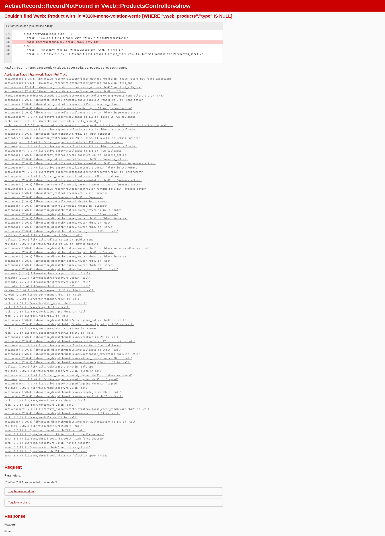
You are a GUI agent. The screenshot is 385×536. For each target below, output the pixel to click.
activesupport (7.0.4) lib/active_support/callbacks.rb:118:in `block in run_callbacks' (70, 116)
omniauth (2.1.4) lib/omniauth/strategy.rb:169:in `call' (47, 277)
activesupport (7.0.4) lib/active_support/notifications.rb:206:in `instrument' (64, 176)
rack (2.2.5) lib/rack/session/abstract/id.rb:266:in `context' (52, 328)
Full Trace (60, 74)
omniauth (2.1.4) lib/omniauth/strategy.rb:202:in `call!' (48, 273)
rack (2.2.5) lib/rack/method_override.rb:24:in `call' (45, 400)
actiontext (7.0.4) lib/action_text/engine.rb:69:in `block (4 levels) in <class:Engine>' (72, 138)
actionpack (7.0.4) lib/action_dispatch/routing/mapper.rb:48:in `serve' (59, 252)
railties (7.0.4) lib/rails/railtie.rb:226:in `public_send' (49, 239)
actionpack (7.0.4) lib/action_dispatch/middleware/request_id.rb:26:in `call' (63, 396)
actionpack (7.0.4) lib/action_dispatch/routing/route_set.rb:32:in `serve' (61, 214)
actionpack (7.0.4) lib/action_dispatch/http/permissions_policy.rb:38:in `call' (65, 320)
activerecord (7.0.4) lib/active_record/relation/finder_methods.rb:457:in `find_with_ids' (73, 87)
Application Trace (15, 74)
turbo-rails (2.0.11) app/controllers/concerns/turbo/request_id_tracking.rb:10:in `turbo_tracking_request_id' (88, 125)
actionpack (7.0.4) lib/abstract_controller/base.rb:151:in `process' (56, 193)
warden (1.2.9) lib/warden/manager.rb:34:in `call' (42, 299)
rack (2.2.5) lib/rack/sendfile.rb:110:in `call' (41, 417)
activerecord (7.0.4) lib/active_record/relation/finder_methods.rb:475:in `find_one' (69, 83)
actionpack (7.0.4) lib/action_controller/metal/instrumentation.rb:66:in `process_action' (73, 180)
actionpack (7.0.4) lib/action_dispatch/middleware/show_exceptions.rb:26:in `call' (67, 362)
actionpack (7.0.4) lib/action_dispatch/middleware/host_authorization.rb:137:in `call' (70, 421)
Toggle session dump (21, 491)
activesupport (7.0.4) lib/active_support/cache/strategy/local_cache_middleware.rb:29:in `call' (77, 409)
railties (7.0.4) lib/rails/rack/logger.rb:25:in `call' (46, 387)
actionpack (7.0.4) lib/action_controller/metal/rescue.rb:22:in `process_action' (66, 159)
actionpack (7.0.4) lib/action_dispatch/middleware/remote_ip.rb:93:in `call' (62, 392)
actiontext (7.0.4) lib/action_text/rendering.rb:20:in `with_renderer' (58, 133)
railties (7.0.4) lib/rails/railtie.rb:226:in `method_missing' (52, 243)
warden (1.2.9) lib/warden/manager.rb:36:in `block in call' (49, 290)
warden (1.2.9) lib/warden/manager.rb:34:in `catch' (43, 294)
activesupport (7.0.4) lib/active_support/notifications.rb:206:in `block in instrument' (71, 167)
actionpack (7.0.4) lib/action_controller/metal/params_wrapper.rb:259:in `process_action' (73, 184)
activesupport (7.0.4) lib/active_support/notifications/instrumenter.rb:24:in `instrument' (73, 171)
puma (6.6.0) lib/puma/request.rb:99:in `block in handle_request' (54, 434)
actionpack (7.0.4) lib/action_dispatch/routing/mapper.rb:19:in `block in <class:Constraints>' (76, 248)
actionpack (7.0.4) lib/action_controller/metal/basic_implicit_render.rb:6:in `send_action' (74, 100)
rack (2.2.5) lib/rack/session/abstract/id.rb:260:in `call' (49, 332)
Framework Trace (40, 74)
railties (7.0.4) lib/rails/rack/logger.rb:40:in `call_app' (49, 366)
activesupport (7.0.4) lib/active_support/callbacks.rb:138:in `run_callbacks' (63, 150)
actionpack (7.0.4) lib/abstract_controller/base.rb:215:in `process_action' (62, 104)
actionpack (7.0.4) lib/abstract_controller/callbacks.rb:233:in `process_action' (66, 155)
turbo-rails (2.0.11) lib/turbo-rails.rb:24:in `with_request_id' (53, 121)
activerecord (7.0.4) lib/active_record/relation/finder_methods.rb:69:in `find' (65, 91)
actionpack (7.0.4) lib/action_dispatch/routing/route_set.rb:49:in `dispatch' (63, 210)
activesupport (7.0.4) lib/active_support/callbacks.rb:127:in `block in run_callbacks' (70, 129)
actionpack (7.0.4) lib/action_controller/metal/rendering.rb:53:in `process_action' (68, 108)
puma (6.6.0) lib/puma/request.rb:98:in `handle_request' (47, 443)
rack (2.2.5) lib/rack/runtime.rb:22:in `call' (39, 404)
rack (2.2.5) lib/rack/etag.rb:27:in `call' (37, 307)
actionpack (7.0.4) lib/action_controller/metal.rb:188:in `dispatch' (56, 201)
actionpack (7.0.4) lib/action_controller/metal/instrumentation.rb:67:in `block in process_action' (80, 163)
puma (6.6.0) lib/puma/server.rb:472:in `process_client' (47, 447)
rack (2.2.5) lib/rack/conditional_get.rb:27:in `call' (45, 311)
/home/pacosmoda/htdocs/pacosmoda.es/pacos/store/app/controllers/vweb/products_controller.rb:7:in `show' (84, 95)
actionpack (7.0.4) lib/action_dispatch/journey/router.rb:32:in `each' (58, 222)
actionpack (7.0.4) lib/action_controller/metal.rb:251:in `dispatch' (56, 205)
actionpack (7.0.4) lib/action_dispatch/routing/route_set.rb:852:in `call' (61, 231)
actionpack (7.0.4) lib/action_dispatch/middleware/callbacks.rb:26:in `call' (62, 349)
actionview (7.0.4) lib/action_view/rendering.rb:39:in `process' (53, 197)
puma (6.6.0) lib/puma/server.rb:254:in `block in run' (45, 451)
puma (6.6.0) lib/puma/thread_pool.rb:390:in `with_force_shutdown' (55, 438)
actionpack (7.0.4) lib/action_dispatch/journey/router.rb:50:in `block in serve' (66, 218)
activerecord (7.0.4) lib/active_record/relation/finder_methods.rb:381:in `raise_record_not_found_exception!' (88, 78)
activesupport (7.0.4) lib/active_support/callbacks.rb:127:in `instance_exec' (63, 142)
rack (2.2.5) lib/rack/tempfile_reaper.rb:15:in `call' (45, 303)
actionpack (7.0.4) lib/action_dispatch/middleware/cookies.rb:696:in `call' (62, 337)
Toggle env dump (19, 502)
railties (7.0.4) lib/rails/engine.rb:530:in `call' (43, 235)
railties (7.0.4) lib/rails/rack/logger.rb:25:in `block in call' (53, 371)
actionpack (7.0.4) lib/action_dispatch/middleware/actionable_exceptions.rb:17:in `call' (72, 354)
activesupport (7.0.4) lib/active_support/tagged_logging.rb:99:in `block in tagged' (68, 375)
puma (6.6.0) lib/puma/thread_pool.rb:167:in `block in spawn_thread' (56, 455)
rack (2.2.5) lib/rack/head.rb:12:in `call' (37, 315)
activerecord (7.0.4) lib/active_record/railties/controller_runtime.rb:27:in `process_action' (76, 188)
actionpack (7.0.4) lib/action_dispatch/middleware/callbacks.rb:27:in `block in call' (69, 341)
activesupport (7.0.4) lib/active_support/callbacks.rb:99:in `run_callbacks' (62, 345)
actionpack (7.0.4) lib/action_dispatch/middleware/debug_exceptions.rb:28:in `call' (68, 358)
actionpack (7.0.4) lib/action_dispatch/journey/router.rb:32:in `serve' (59, 227)
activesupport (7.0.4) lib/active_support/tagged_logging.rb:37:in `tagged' (61, 379)
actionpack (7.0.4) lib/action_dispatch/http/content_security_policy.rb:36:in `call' (69, 324)
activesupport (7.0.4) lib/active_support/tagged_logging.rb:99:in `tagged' (61, 383)
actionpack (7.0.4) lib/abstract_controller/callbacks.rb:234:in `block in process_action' (73, 112)
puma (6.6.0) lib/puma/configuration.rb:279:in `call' (45, 430)
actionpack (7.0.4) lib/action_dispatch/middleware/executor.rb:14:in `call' (62, 413)
